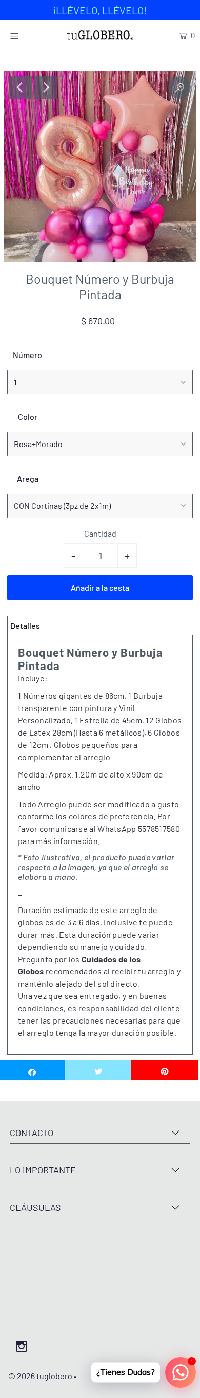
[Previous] (20, 87)
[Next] (45, 87)
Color (27, 416)
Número (27, 355)
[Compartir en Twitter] (98, 1070)
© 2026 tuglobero (40, 1376)
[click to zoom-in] (179, 87)
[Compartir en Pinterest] (164, 1070)
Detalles (25, 625)
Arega (27, 478)
